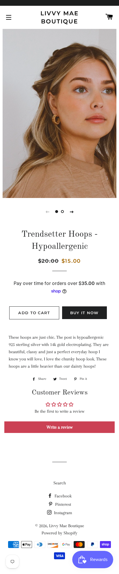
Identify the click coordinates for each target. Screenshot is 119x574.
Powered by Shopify (59, 533)
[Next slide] (71, 211)
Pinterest (62, 504)
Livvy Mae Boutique (59, 17)
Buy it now (84, 312)
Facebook (62, 496)
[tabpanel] (59, 112)
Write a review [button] (59, 427)
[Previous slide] (47, 211)
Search (59, 483)
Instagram (62, 512)
